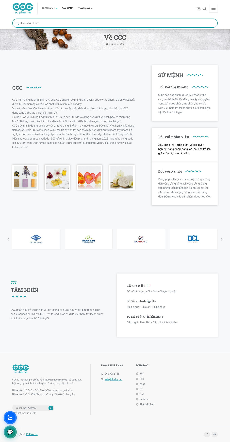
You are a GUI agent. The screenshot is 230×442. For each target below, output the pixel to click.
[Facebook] (207, 434)
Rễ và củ (144, 399)
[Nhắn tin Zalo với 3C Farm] (10, 417)
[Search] (204, 8)
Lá (141, 389)
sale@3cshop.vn (113, 379)
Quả (142, 394)
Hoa (142, 378)
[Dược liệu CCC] (22, 8)
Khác (142, 384)
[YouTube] (214, 434)
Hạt (141, 373)
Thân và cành (147, 404)
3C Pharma (32, 434)
